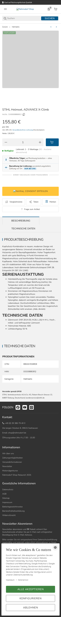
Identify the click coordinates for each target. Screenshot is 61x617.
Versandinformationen (12, 462)
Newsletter (7, 466)
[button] (56, 400)
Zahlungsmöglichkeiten (12, 457)
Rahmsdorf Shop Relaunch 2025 (16, 475)
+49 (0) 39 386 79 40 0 (15, 423)
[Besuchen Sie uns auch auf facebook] (18, 407)
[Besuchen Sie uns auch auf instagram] (31, 407)
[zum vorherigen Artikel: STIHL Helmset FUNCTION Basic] (51, 26)
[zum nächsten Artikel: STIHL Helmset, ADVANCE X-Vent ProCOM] (56, 26)
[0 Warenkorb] (55, 9)
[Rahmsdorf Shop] (25, 9)
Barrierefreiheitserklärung (13, 511)
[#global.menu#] (5, 9)
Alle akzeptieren (30, 589)
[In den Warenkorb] (52, 142)
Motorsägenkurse (10, 470)
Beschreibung (20, 220)
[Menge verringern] (6, 142)
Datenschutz (7, 489)
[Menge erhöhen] (40, 142)
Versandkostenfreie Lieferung (22, 130)
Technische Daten (23, 228)
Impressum (7, 502)
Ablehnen (30, 607)
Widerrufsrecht (9, 515)
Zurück (5, 27)
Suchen (50, 18)
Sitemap (6, 498)
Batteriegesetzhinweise (12, 506)
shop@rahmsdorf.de (17, 432)
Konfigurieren (31, 598)
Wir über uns (8, 453)
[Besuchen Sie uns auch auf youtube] (24, 407)
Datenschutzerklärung (47, 539)
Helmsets (15, 27)
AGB (4, 493)
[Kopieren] (24, 114)
